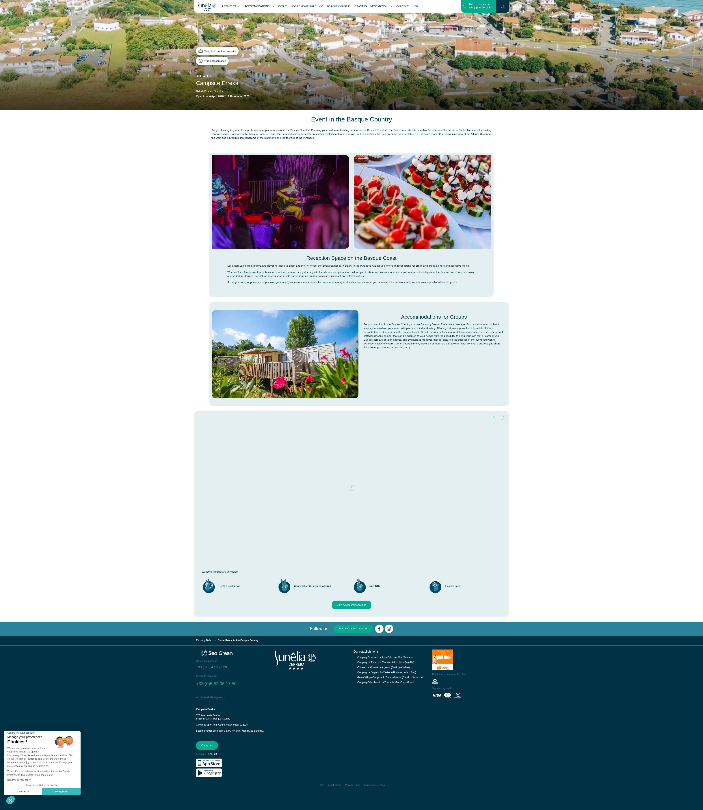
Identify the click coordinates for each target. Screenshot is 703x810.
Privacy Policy (352, 785)
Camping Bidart (204, 640)
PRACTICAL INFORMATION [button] (371, 6)
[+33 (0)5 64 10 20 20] (465, 6)
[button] (503, 6)
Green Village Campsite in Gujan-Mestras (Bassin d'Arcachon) (390, 677)
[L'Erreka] (207, 6)
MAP (415, 6)
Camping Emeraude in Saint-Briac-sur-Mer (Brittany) (384, 657)
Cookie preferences (374, 785)
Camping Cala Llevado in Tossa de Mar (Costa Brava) (385, 682)
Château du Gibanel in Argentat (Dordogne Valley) (383, 667)
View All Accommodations (351, 604)
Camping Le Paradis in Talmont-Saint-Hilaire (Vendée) (385, 662)
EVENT (282, 6)
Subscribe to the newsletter (353, 628)
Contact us (207, 745)
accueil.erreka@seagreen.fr (210, 697)
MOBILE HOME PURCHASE (307, 6)
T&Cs (321, 785)
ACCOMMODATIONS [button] (257, 6)
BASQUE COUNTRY (339, 6)
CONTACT (402, 6)
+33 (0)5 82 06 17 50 (216, 683)
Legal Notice (334, 785)
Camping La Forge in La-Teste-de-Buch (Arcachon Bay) (386, 672)
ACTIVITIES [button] (229, 6)
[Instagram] (389, 629)
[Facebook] (379, 629)
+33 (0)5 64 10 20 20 (480, 7)
